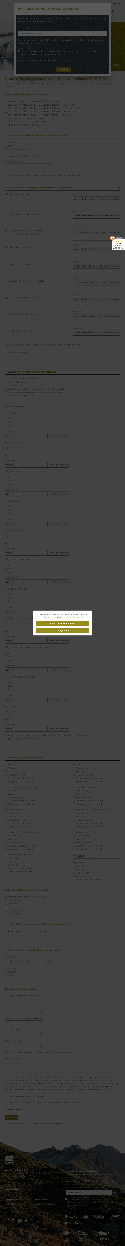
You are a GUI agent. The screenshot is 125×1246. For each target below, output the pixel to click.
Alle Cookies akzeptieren (62, 623)
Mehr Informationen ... (74, 617)
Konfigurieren (62, 630)
